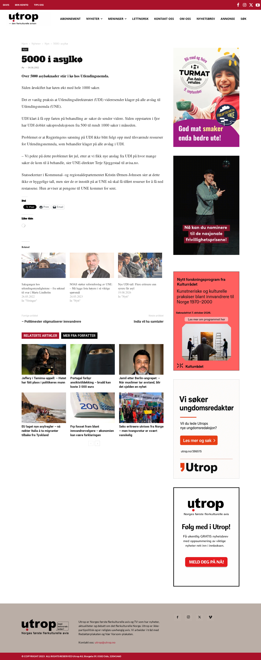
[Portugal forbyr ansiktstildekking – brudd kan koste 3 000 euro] (92, 359)
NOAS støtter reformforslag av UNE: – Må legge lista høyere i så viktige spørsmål (91, 288)
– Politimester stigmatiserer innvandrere (51, 321)
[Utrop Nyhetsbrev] (206, 585)
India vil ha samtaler (149, 321)
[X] (199, 617)
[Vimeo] (210, 617)
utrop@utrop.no (105, 642)
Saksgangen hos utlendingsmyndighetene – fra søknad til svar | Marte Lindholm (43, 288)
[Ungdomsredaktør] (206, 477)
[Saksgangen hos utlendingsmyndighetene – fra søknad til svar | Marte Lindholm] (44, 265)
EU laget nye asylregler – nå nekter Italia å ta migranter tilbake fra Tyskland (41, 431)
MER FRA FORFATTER (79, 336)
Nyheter (36, 43)
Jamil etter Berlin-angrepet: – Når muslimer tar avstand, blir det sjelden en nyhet (139, 382)
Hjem (25, 43)
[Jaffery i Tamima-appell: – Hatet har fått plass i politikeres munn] (44, 359)
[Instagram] (188, 617)
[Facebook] (177, 617)
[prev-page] (90, 443)
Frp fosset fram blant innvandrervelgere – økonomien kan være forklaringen (92, 431)
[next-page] (97, 443)
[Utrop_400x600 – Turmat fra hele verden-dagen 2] (206, 145)
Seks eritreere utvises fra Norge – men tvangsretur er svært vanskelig (141, 431)
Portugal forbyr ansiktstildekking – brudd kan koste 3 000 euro (90, 382)
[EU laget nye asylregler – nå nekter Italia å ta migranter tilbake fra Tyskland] (44, 407)
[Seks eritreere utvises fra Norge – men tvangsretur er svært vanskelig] (141, 407)
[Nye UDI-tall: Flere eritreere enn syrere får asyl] (140, 265)
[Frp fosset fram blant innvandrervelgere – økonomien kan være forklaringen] (92, 407)
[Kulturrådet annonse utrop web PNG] (206, 369)
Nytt (47, 43)
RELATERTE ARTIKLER (40, 336)
